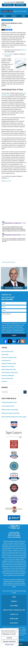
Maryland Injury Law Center (14, 11)
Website (14, 601)
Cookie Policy (17, 591)
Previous (4, 262)
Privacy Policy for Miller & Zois (14, 610)
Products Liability (7, 375)
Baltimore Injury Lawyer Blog (9, 409)
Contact (14, 16)
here (7, 178)
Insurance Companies (8, 357)
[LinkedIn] (14, 341)
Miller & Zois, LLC (20, 639)
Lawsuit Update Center (7, 406)
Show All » (4, 381)
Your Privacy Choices (8, 591)
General (4, 354)
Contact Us (14, 614)
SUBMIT (14, 335)
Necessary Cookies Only (9, 641)
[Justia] (18, 341)
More (23, 16)
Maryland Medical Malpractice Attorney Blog (13, 416)
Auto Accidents (7, 351)
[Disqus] (14, 200)
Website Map (14, 618)
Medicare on (23, 50)
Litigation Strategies (8, 363)
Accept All (9, 637)
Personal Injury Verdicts (9, 372)
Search (25, 392)
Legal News (8, 180)
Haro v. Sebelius (8, 54)
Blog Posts (14, 623)
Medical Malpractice (8, 369)
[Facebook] (5, 341)
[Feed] (22, 341)
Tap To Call (8, 5)
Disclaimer (14, 605)
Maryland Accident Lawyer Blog (10, 413)
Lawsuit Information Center (9, 402)
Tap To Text (20, 5)
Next (14, 262)
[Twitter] (10, 341)
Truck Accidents (7, 378)
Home (4, 16)
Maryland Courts (7, 366)
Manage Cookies (9, 644)
